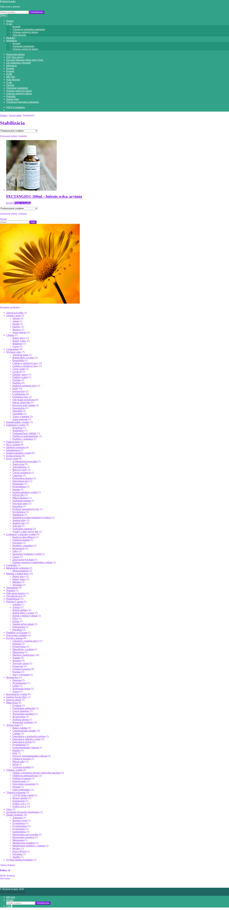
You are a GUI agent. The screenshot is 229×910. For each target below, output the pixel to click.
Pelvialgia (17, 854)
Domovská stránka (15, 54)
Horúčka (16, 383)
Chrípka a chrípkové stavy (25, 363)
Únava (15, 346)
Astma (15, 321)
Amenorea (17, 817)
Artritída (16, 604)
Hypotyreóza (18, 716)
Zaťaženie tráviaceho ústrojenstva (22, 812)
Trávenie (16, 526)
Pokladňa (10, 96)
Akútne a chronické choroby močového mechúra (36, 772)
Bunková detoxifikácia (23, 537)
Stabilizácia (18, 514)
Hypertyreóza (19, 646)
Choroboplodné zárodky (24, 730)
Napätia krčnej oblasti (23, 624)
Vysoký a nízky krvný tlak (25, 531)
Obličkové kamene (21, 778)
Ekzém (15, 324)
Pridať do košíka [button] (22, 203)
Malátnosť (17, 343)
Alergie (16, 318)
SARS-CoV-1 (19, 803)
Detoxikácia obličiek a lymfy (26, 739)
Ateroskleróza (19, 467)
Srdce (15, 551)
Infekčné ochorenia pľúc (24, 385)
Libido (15, 685)
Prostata (16, 786)
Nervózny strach (20, 663)
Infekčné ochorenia (15, 447)
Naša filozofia (19, 35)
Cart (9, 906)
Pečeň (15, 764)
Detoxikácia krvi (20, 481)
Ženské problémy (14, 815)
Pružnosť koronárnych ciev (25, 509)
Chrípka (10, 335)
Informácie (11, 40)
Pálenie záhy (18, 761)
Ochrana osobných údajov (25, 32)
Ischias (15, 621)
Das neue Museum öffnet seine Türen (24, 60)
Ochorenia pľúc (20, 397)
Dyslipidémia (19, 744)
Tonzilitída (17, 413)
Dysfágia (16, 705)
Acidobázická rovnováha (24, 461)
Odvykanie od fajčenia (23, 399)
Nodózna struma (20, 719)
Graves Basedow (20, 711)
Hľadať (10, 900)
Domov (10, 21)
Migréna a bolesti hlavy (17, 573)
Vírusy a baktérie (20, 416)
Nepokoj (16, 660)
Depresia (16, 643)
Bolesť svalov (19, 340)
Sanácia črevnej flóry (16, 697)
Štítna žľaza (12, 702)
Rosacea (16, 329)
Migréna (16, 582)
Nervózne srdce (20, 503)
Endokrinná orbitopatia (23, 708)
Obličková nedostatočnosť (25, 436)
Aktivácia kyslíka (14, 312)
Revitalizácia (18, 512)
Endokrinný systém (15, 425)
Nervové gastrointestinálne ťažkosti (29, 756)
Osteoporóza (18, 627)
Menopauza (18, 652)
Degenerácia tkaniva (22, 478)
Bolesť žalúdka (19, 728)
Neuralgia (17, 584)
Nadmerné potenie (21, 500)
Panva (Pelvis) (19, 851)
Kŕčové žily (18, 495)
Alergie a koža (13, 315)
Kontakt (16, 26)
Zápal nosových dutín (23, 559)
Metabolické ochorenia (17, 568)
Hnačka (16, 750)
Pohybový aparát (14, 601)
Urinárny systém (14, 770)
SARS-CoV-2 (19, 806)
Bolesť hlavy (18, 338)
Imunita (16, 489)
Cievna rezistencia (21, 472)
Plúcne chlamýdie (21, 402)
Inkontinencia (13, 450)
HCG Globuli (13, 444)
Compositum (12, 349)
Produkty (10, 37)
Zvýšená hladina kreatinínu (19, 859)
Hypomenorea (19, 683)
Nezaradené (12, 587)
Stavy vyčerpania (20, 674)
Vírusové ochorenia (16, 792)
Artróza (16, 607)
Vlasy (9, 809)
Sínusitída (17, 411)
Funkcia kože (12, 441)
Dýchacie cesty (13, 352)
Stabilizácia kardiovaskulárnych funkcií (31, 517)
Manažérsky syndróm (23, 649)
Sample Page (12, 99)
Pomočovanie (19, 781)
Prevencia (17, 542)
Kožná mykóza (13, 455)
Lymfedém (11, 565)
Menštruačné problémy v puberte (28, 845)
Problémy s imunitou (22, 439)
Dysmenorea (18, 823)
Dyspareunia (18, 829)
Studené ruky (19, 523)
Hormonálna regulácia (23, 714)
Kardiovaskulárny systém (18, 453)
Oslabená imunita (21, 540)
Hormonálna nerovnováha (25, 834)
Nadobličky (18, 430)
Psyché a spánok (14, 638)
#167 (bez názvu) (14, 57)
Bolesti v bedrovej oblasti (24, 615)
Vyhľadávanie (37, 12)
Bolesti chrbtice (20, 610)
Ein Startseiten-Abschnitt (18, 62)
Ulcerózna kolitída (21, 767)
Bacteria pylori (19, 820)
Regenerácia (18, 408)
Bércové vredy (19, 469)
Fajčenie (16, 380)
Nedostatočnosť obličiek (24, 433)
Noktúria (10, 590)
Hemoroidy (18, 484)
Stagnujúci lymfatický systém (26, 554)
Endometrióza (19, 831)
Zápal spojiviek (20, 419)
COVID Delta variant (23, 795)
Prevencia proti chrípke (23, 405)
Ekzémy (16, 326)
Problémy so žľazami (16, 632)
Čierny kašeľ (18, 368)
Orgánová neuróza (21, 669)
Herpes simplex (20, 798)
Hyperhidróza (19, 486)
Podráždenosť (13, 599)
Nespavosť (17, 666)
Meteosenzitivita (20, 570)
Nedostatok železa (21, 688)
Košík (9, 74)
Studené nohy (19, 520)
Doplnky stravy (20, 374)
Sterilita (16, 857)
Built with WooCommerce (13, 892)
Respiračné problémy (22, 722)
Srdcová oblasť (13, 700)
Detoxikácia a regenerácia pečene (28, 736)
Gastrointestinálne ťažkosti (25, 747)
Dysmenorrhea (19, 826)
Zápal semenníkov (21, 789)
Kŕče (14, 753)
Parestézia (17, 506)
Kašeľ (15, 388)
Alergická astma (20, 354)
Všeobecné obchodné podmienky (28, 29)
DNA (15, 618)
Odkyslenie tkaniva (15, 593)
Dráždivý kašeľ (20, 377)
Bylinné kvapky (8, 1)
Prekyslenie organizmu (23, 784)
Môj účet (10, 76)
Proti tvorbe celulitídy (16, 635)
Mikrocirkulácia (20, 498)
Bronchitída (18, 360)
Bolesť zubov (19, 579)
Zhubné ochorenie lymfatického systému (32, 562)
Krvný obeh (15, 115)
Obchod (10, 85)
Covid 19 (17, 371)
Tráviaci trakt (12, 725)
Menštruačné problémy (23, 843)
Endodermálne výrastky (18, 422)
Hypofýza (17, 427)
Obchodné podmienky (23, 46)
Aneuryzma (18, 464)
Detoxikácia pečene (22, 742)
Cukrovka (17, 475)
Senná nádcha (19, 332)
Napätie (16, 657)
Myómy (16, 848)
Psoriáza (16, 671)
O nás (9, 23)
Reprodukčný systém (16, 694)
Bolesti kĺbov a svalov (23, 357)
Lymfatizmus (18, 394)
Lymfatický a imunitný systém (21, 534)
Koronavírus (18, 391)
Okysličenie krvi (14, 596)
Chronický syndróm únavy (25, 641)
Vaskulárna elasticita (22, 528)
